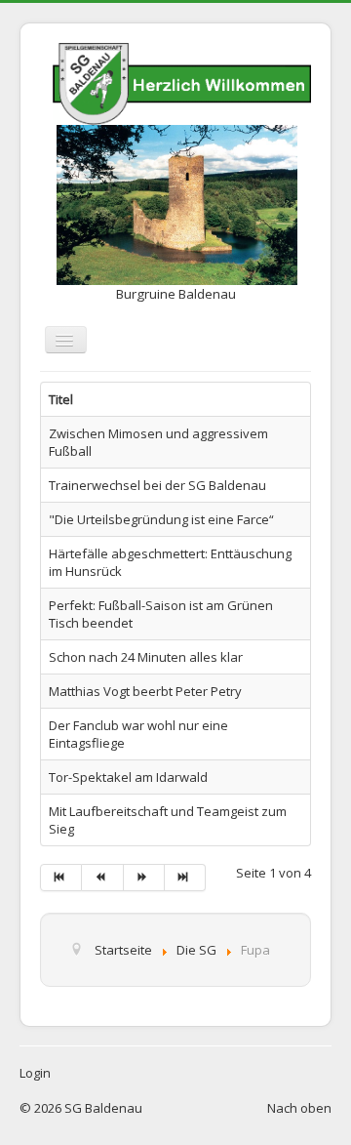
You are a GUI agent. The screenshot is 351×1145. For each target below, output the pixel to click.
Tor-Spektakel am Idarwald (128, 777)
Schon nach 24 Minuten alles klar (146, 657)
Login (35, 1073)
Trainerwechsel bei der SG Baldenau (157, 485)
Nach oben (299, 1108)
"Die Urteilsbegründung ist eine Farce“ (161, 519)
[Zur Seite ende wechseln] (185, 877)
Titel (61, 399)
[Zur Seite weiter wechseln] (144, 877)
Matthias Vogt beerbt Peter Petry (145, 691)
